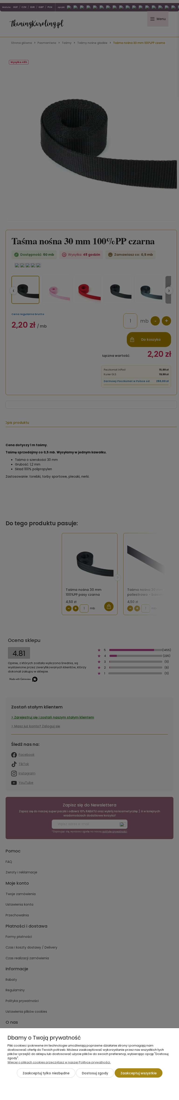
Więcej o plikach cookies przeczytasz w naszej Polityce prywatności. (59, 1062)
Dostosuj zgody (95, 1073)
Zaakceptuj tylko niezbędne (46, 1073)
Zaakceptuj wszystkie (138, 1073)
